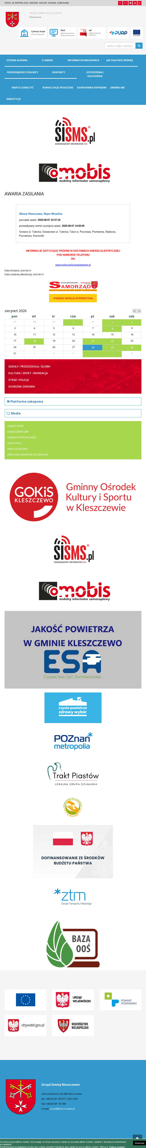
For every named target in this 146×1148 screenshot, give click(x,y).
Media (16, 413)
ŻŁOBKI (45, 366)
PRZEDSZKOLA (30, 366)
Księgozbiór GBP (18, 431)
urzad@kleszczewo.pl (62, 1108)
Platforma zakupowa (26, 401)
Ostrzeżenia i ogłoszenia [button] (95, 74)
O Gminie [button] (47, 60)
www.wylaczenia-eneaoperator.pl (73, 264)
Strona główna (16, 60)
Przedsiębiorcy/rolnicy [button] (22, 72)
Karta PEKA (14, 443)
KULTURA (14, 373)
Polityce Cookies (117, 1147)
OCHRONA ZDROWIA (21, 386)
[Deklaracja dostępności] (139, 3)
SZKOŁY (13, 366)
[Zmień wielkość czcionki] (135, 3)
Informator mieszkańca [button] (83, 60)
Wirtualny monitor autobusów (27, 454)
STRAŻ (12, 380)
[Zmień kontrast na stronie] (130, 3)
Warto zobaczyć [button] (23, 87)
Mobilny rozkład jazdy (21, 437)
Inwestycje (13, 99)
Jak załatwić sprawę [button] (119, 60)
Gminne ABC (117, 87)
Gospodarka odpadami (91, 87)
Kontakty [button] (58, 72)
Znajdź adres (15, 426)
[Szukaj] (139, 46)
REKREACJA (40, 373)
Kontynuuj (139, 1143)
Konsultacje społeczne (58, 87)
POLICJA (24, 380)
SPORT (27, 373)
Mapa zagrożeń (17, 449)
